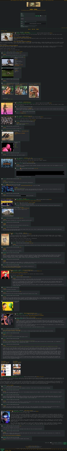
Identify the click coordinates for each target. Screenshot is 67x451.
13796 (18, 338)
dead (50, 0)
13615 (48, 199)
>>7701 (4, 439)
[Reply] (50, 199)
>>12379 (4, 154)
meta (52, 0)
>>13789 (36, 318)
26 (54, 449)
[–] (14, 33)
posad (42, 0)
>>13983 (4, 54)
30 (62, 449)
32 (66, 449)
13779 (18, 291)
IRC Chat (33, 29)
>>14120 (34, 121)
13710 (18, 386)
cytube (21, 0)
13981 (18, 259)
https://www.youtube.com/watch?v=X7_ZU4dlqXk (35, 315)
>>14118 (16, 132)
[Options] (65, 0)
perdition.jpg (16, 363)
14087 (18, 178)
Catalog (2, 30)
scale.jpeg (27, 32)
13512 (34, 163)
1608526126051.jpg (9, 116)
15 (31, 449)
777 (40, 0)
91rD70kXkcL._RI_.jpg (28, 158)
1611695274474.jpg (9, 233)
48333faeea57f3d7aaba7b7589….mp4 (26, 185)
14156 (22, 57)
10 (21, 449)
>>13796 (38, 318)
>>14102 (4, 127)
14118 (31, 121)
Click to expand (19, 51)
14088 (19, 184)
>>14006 (20, 207)
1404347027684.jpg (26, 102)
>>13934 (4, 248)
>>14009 (22, 207)
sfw (17, 0)
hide (4, 32)
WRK (27, 0)
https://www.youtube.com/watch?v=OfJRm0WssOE (12, 435)
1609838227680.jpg (9, 208)
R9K (48, 0)
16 (33, 449)
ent (36, 0)
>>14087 (35, 168)
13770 (18, 287)
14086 (33, 168)
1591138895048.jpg (18, 85)
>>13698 (4, 219)
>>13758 (40, 376)
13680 (18, 437)
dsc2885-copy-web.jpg (25, 208)
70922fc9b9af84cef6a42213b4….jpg (30, 313)
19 (39, 449)
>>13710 (4, 391)
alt (18, 0)
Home (6, 30)
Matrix (29, 29)
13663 (36, 376)
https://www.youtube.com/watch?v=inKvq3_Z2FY (19, 272)
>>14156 (16, 70)
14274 (34, 111)
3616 (34, 318)
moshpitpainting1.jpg (27, 116)
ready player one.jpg (28, 410)
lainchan (27, 447)
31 (64, 449)
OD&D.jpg (25, 233)
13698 (18, 207)
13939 (18, 247)
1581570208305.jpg (5, 85)
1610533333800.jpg (9, 270)
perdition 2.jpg (4, 363)
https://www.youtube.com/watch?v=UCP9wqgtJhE (9, 45)
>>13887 (20, 291)
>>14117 (16, 59)
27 (56, 449)
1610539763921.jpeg (10, 32)
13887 (18, 295)
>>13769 (4, 288)
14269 (18, 83)
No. (20, 57)
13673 (35, 411)
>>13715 (20, 386)
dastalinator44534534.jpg (27, 270)
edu (33, 0)
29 (60, 449)
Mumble (37, 29)
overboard (14, 0)
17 (35, 449)
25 (52, 449)
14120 (18, 130)
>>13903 (14, 244)
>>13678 (4, 432)
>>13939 (4, 254)
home (11, 0)
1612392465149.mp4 (9, 185)
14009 (18, 222)
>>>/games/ (30, 108)
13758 (18, 399)
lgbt (46, 0)
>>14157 (4, 80)
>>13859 (40, 318)
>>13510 (17, 164)
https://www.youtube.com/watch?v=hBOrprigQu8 (12, 330)
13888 (18, 301)
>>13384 (17, 122)
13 (27, 449)
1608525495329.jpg (9, 313)
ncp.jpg (24, 198)
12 (25, 449)
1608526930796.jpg (9, 158)
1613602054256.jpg (9, 102)
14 (29, 449)
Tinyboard (26, 446)
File (52, 442)
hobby (29, 0)
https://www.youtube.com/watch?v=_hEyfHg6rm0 (12, 267)
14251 (31, 106)
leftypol (24, 0)
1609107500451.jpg (9, 410)
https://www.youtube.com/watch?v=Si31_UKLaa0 (22, 37)
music (38, 0)
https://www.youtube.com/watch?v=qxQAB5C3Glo (22, 41)
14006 (18, 218)
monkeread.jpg (31, 85)
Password (55, 442)
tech (31, 0)
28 (58, 449)
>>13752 (14, 278)
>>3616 (4, 334)
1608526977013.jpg (9, 198)
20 (41, 449)
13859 (18, 344)
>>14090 (37, 168)
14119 (18, 126)
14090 (18, 193)
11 (23, 449)
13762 (18, 404)
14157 (18, 68)
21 (43, 449)
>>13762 (43, 376)
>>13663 (4, 401)
